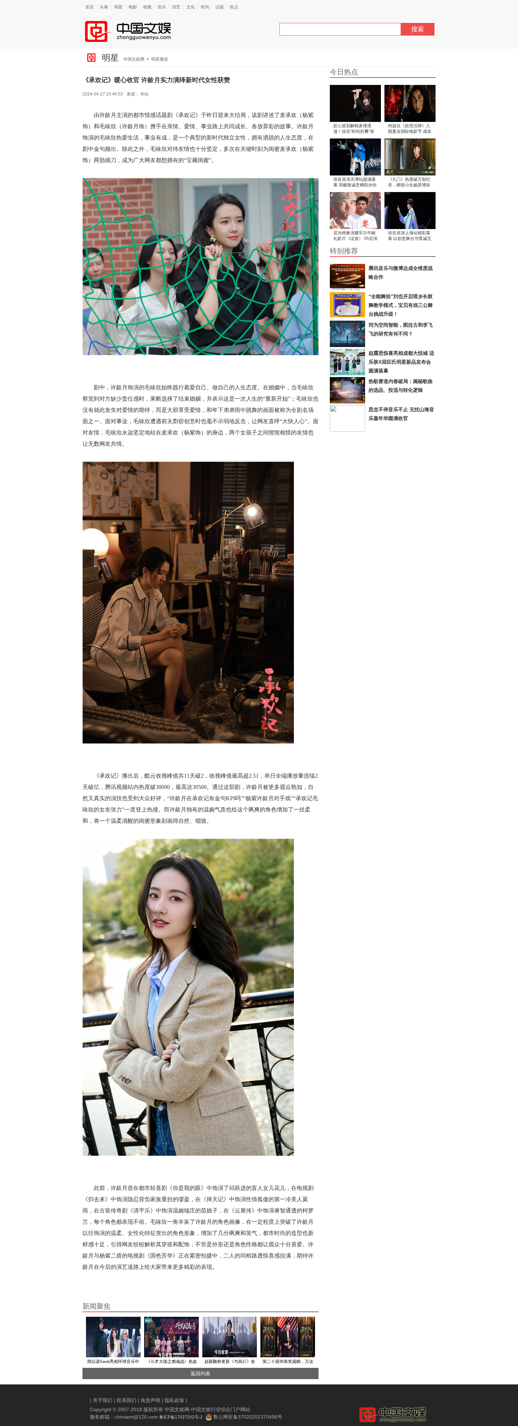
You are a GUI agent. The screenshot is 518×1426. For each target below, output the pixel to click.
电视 (147, 7)
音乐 (162, 7)
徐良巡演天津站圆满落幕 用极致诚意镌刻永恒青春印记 (355, 183)
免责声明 (150, 1400)
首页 (89, 7)
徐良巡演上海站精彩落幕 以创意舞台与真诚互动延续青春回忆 (409, 236)
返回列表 (200, 1373)
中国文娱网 (133, 59)
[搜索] (403, 31)
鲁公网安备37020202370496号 (247, 1417)
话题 (219, 7)
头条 (104, 7)
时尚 (205, 7)
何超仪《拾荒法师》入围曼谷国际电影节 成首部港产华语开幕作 (409, 129)
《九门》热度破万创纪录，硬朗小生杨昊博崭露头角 (409, 183)
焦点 (234, 7)
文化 (190, 7)
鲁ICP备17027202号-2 (181, 1417)
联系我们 (126, 1400)
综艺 (176, 7)
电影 (133, 7)
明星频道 (159, 59)
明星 (118, 7)
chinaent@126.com (136, 1417)
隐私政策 (174, 1400)
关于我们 (102, 1400)
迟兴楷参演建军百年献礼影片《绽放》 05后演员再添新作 (355, 236)
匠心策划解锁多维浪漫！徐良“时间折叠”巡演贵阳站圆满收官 (353, 129)
